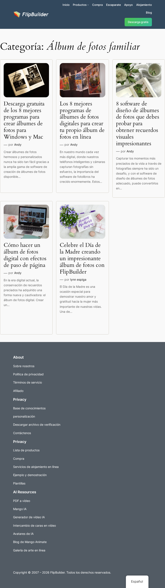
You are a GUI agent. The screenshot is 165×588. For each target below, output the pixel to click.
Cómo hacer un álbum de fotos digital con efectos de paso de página (25, 255)
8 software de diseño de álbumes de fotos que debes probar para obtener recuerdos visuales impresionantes (137, 124)
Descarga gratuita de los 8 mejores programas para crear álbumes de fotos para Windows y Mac (24, 120)
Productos (80, 4)
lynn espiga (78, 279)
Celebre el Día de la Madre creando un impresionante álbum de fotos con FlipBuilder (82, 258)
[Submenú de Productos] (88, 5)
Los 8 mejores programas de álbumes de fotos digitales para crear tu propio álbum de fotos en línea (82, 120)
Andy (17, 144)
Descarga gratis (138, 22)
